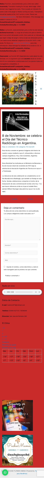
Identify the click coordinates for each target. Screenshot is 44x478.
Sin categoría (20, 147)
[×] (5, 472)
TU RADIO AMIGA (36, 89)
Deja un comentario (8, 147)
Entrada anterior (13, 199)
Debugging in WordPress (8, 17)
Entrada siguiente (30, 199)
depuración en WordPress (21, 43)
